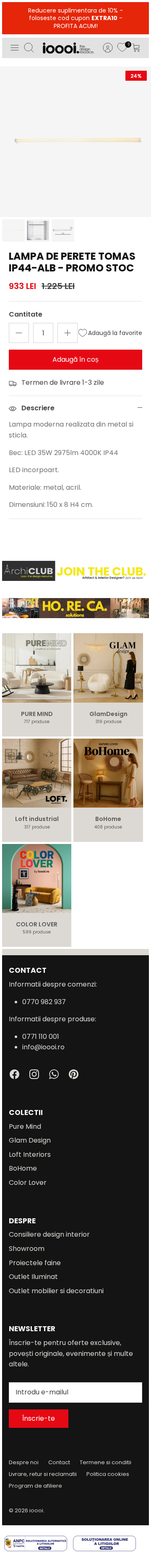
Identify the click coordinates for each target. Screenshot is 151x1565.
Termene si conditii (105, 1462)
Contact (59, 1462)
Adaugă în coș (75, 359)
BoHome (23, 1168)
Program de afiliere (35, 1486)
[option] (75, 141)
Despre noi (24, 1462)
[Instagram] (34, 1074)
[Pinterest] (73, 1074)
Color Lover (28, 1182)
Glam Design (30, 1140)
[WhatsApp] (54, 1074)
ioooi (36, 1510)
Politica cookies (107, 1474)
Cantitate (25, 314)
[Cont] (103, 47)
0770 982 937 (44, 1002)
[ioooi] (68, 48)
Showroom (26, 1248)
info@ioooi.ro (43, 1047)
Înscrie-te (38, 1418)
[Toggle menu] (14, 47)
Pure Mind (25, 1126)
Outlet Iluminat (33, 1276)
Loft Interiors (30, 1154)
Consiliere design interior (49, 1234)
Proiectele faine (35, 1263)
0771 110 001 (40, 1036)
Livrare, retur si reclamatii (43, 1474)
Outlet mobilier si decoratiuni (56, 1291)
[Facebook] (14, 1074)
